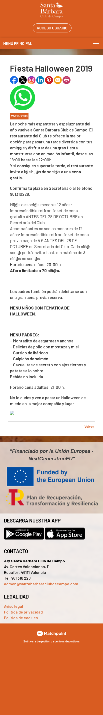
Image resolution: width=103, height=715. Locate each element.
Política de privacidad (23, 612)
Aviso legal (13, 606)
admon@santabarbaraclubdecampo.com (41, 583)
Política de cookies (21, 617)
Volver (89, 426)
